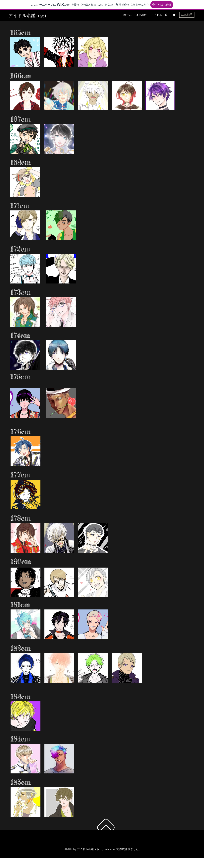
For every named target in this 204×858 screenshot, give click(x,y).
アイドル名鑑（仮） (28, 15)
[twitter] (174, 15)
